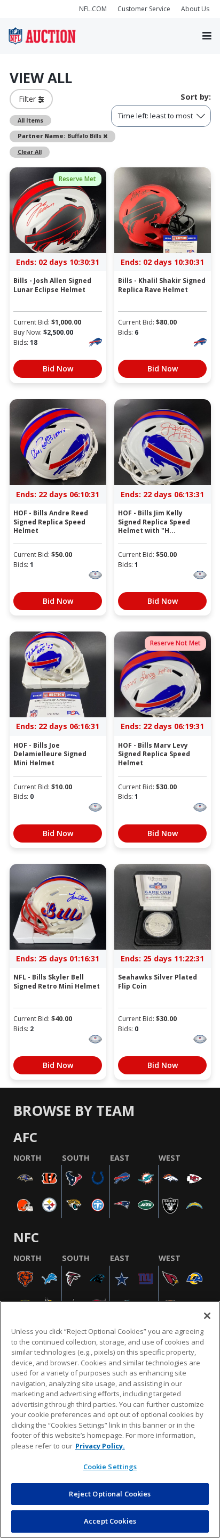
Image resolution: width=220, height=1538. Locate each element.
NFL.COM (93, 8)
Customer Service (143, 8)
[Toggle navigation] (207, 36)
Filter (28, 99)
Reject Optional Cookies (110, 1494)
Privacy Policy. (100, 1446)
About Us (195, 8)
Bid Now (58, 368)
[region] (110, 1419)
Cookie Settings (110, 1466)
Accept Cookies (110, 1521)
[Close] (207, 1315)
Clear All (30, 152)
